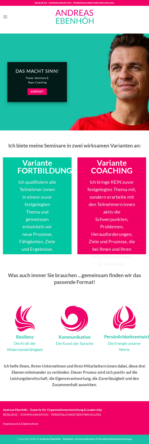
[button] (5, 17)
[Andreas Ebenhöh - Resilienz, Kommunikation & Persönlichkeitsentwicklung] (74, 16)
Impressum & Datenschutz (20, 423)
